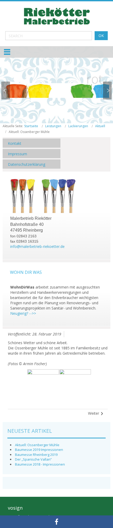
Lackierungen (78, 126)
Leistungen (53, 126)
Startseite (31, 126)
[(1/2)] (43, 385)
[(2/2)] (75, 385)
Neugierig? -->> (23, 313)
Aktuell (100, 126)
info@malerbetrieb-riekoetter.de (37, 246)
